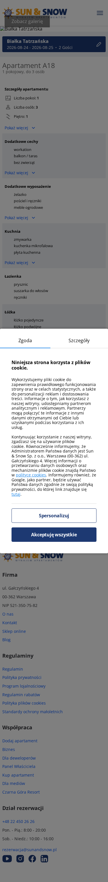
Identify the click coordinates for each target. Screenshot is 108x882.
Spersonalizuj (54, 515)
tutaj (16, 494)
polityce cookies (31, 475)
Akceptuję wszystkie (54, 534)
